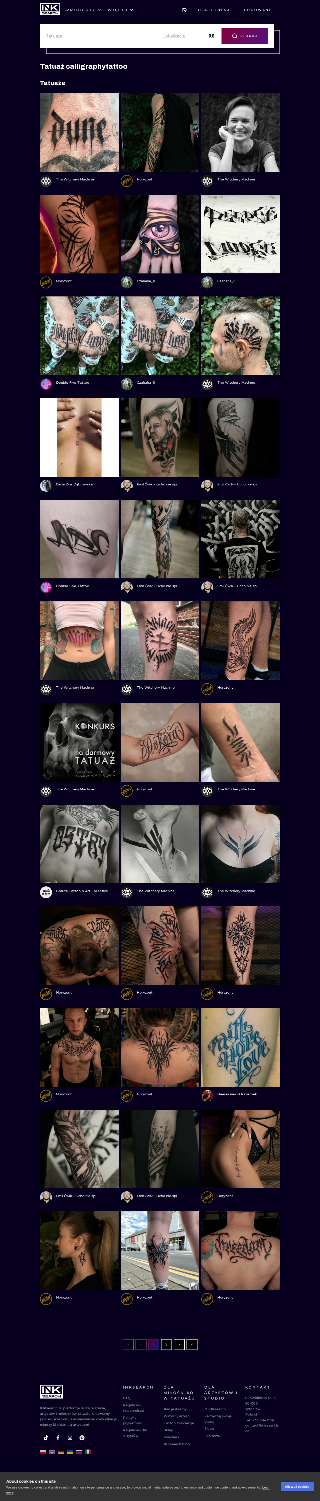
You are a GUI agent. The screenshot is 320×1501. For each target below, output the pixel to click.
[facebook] (58, 1438)
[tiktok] (46, 1438)
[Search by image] (212, 36)
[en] (52, 1452)
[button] (184, 10)
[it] (88, 1452)
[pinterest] (82, 1438)
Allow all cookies (297, 1487)
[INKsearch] (50, 9)
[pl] (43, 1452)
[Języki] (184, 10)
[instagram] (70, 1438)
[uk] (70, 1452)
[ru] (79, 1452)
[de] (61, 1452)
